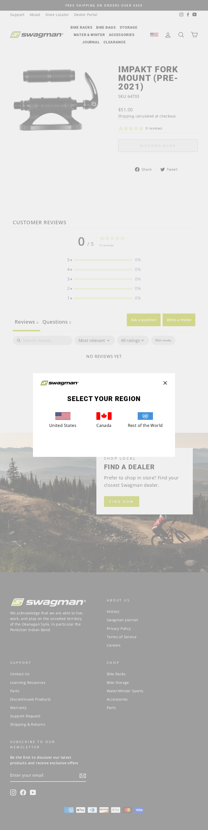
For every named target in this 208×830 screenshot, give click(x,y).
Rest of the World (145, 425)
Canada (103, 425)
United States (62, 425)
